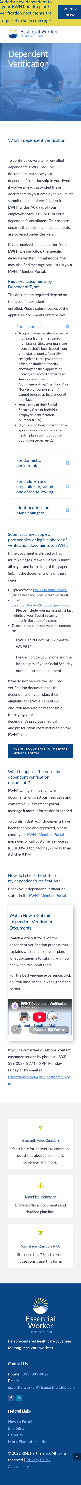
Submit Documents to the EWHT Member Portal (40, 751)
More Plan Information (40, 1197)
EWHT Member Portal (50, 590)
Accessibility (18, 1466)
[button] (68, 34)
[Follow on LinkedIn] (19, 1398)
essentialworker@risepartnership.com (41, 1387)
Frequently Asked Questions (41, 1140)
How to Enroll (20, 1421)
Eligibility (16, 1428)
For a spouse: (28, 326)
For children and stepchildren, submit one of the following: (35, 486)
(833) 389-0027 (35, 1374)
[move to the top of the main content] (77, 1456)
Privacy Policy (38, 1460)
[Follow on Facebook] (11, 1398)
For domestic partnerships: (29, 463)
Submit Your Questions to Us (40, 1246)
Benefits (15, 1435)
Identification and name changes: (32, 510)
